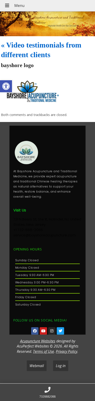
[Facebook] (35, 331)
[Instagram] (52, 331)
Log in (60, 365)
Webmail (37, 365)
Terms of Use (43, 351)
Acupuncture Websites (37, 341)
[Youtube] (43, 331)
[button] (6, 86)
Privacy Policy (66, 351)
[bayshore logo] (35, 106)
